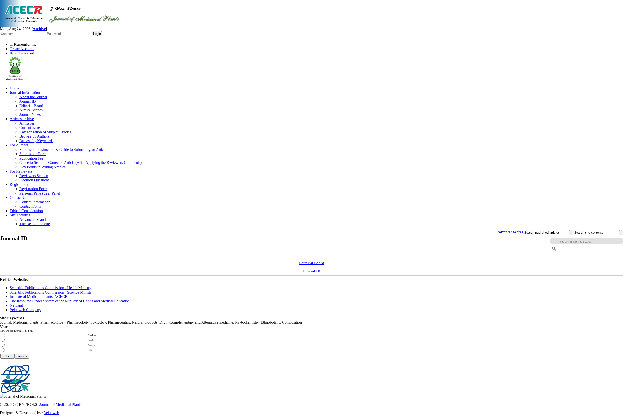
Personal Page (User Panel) (40, 193)
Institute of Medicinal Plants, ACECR (39, 296)
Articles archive (22, 119)
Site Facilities (20, 215)
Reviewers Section (33, 176)
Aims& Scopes (31, 110)
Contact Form (30, 206)
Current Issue (29, 127)
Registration (19, 184)
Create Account (22, 49)
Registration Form (33, 189)
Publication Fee (31, 158)
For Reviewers (21, 171)
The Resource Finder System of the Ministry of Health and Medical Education (70, 301)
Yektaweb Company (25, 310)
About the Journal (33, 97)
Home (14, 88)
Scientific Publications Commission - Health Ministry (50, 288)
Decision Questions (34, 180)
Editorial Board (31, 106)
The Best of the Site (34, 224)
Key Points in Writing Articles (42, 167)
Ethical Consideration (26, 211)
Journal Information (25, 92)
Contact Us (18, 198)
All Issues (27, 123)
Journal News (30, 114)
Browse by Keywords (36, 141)
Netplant (16, 305)
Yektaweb (51, 413)
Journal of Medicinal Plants (60, 404)
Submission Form (32, 154)
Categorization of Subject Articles (45, 132)
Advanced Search (33, 219)
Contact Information (34, 202)
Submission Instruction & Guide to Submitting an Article (62, 149)
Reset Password (22, 53)
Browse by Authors (34, 136)
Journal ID (27, 101)
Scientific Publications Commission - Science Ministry (51, 292)
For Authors (19, 145)
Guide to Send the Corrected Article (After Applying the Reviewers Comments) (80, 162)
